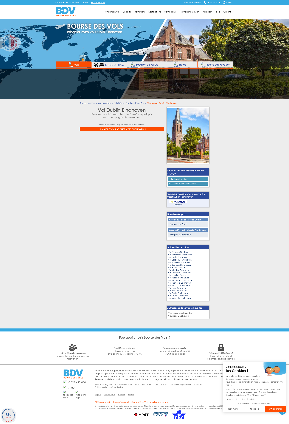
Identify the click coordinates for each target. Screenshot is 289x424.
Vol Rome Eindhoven (178, 295)
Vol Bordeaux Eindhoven (180, 260)
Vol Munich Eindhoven (179, 285)
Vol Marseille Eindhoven (179, 283)
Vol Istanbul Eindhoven (179, 270)
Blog (218, 11)
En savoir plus (98, 2)
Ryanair (178, 204)
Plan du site (160, 384)
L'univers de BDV (123, 384)
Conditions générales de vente (186, 384)
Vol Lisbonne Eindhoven (179, 272)
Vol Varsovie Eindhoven (179, 298)
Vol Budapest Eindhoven (179, 265)
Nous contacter (143, 384)
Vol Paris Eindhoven (177, 290)
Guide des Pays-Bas (178, 179)
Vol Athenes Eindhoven (179, 252)
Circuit (121, 394)
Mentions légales (103, 384)
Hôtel (131, 394)
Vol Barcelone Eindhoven (180, 254)
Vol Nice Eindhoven (177, 288)
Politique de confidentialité (109, 387)
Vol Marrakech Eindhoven (180, 280)
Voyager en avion (190, 11)
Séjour (98, 394)
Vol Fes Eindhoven (176, 267)
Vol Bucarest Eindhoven (179, 262)
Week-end (109, 394)
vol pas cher (116, 370)
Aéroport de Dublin (179, 224)
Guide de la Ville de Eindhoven (183, 183)
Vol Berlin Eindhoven (178, 257)
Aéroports (207, 11)
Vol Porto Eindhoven (178, 293)
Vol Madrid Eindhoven (179, 277)
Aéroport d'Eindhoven (180, 234)
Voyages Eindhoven (178, 315)
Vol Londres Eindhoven (179, 275)
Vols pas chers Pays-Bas (180, 312)
